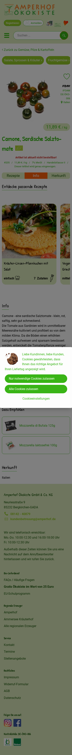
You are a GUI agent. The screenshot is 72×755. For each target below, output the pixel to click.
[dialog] (36, 377)
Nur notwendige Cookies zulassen (32, 378)
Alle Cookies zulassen (23, 389)
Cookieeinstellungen (36, 398)
